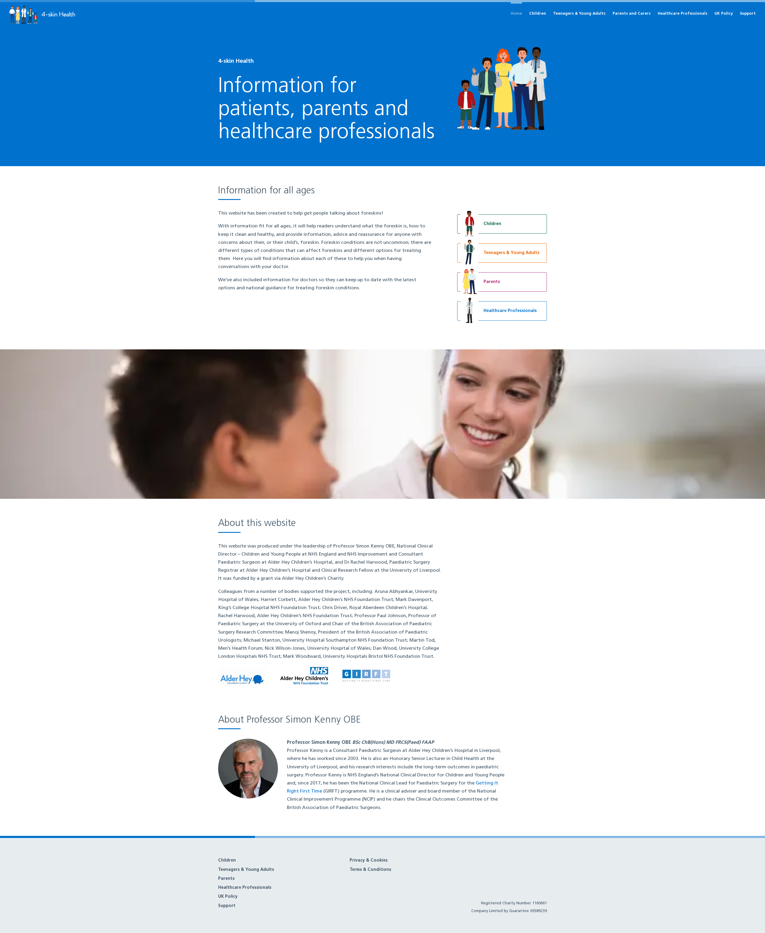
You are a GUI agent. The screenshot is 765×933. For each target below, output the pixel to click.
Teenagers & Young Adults (579, 14)
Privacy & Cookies (369, 860)
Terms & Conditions (370, 870)
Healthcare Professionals (682, 14)
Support (748, 14)
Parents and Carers (632, 14)
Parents (226, 879)
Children (537, 14)
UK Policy (723, 14)
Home (516, 14)
